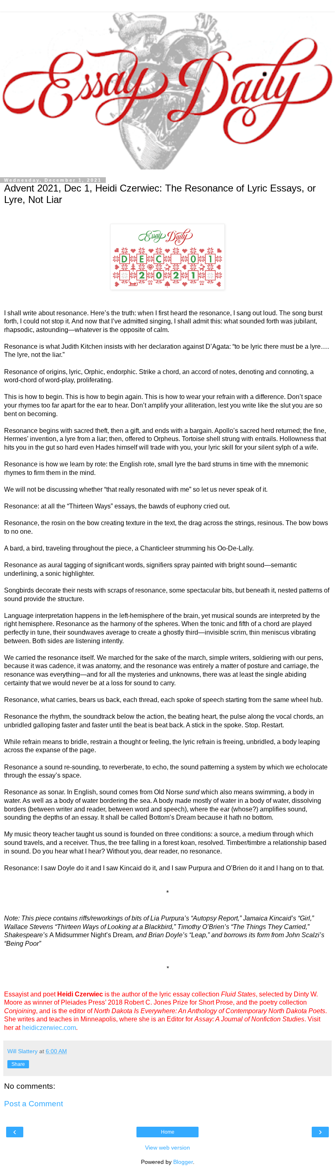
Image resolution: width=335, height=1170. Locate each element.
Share (18, 1064)
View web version (167, 1147)
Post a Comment (33, 1103)
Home (167, 1132)
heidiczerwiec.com (49, 1027)
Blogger (183, 1162)
